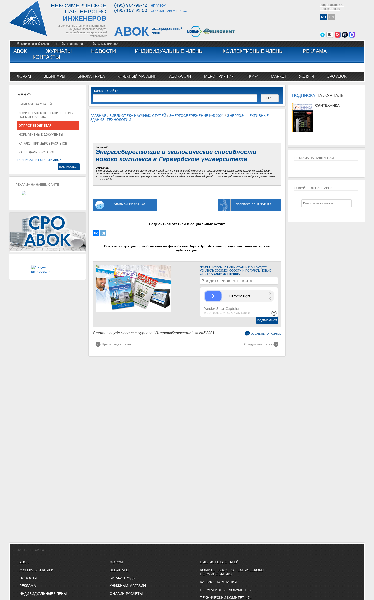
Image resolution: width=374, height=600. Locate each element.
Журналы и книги (36, 570)
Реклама (315, 51)
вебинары (54, 76)
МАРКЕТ (278, 76)
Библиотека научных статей (137, 115)
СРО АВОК (337, 76)
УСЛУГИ (306, 76)
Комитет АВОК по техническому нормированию (46, 115)
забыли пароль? (107, 44)
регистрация (74, 44)
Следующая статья (258, 344)
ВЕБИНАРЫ (119, 570)
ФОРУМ (24, 76)
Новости (103, 51)
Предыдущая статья (117, 344)
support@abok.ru (332, 5)
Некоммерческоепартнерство (78, 12)
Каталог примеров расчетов (43, 143)
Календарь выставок (37, 152)
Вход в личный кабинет (37, 44)
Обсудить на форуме (266, 333)
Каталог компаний (218, 582)
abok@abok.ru (330, 9)
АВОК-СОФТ (180, 76)
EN (331, 17)
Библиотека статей (35, 104)
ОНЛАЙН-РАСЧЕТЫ (126, 594)
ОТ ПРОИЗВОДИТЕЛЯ (35, 125)
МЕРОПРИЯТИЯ (219, 76)
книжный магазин (137, 76)
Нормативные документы (41, 134)
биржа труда (91, 76)
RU (323, 17)
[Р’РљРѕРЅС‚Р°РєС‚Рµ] (96, 233)
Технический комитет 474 (226, 598)
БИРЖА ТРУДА (122, 578)
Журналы (59, 51)
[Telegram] (103, 233)
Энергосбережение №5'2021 (196, 115)
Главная (98, 115)
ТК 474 (252, 76)
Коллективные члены (253, 51)
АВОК (20, 51)
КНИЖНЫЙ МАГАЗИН (128, 586)
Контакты (46, 57)
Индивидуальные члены (169, 51)
